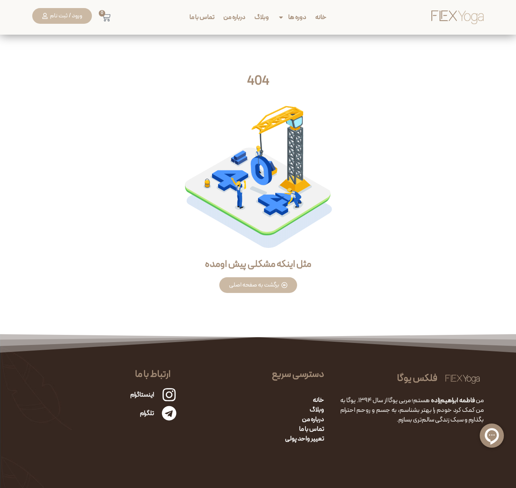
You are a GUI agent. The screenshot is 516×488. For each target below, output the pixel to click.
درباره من (234, 17)
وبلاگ (261, 17)
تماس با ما (201, 17)
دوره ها (297, 17)
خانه (321, 17)
